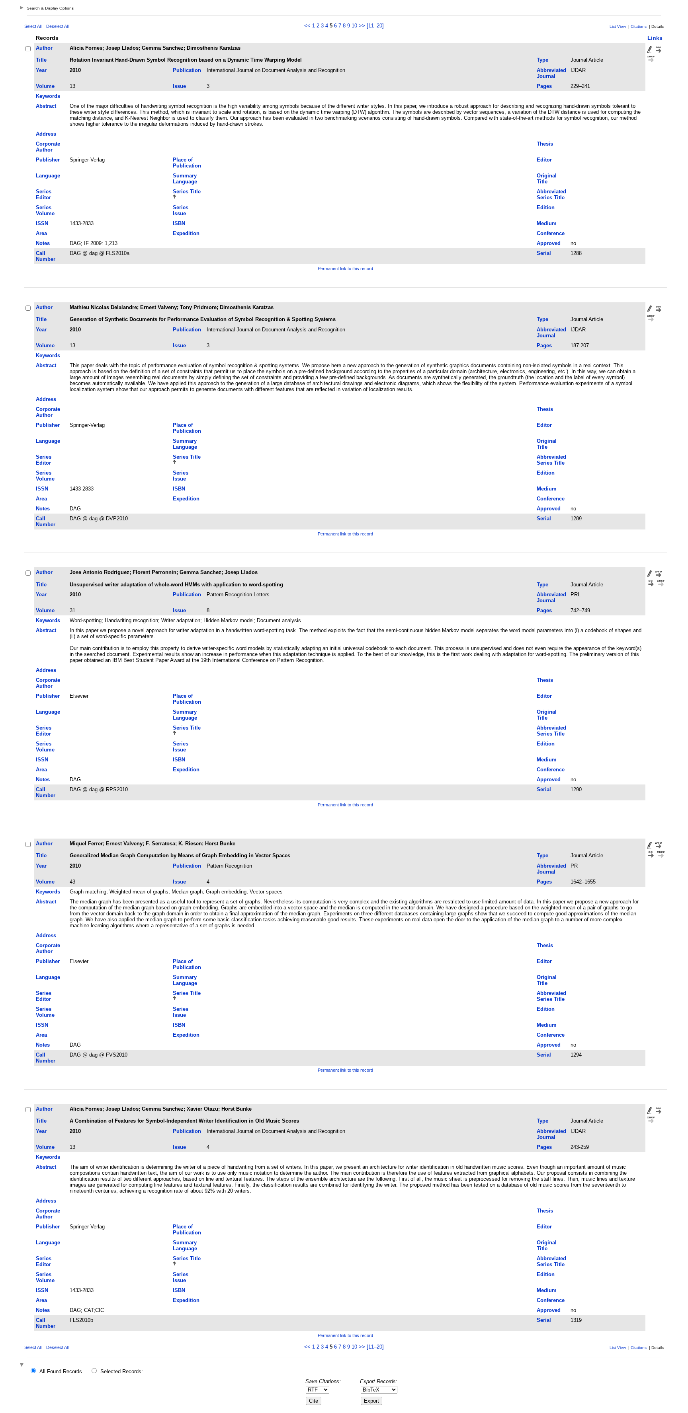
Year (41, 70)
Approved (549, 243)
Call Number (45, 256)
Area (41, 233)
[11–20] (375, 26)
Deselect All (57, 26)
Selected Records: (121, 1371)
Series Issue (180, 210)
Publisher (48, 160)
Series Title (187, 192)
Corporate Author (48, 147)
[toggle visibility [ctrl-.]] (22, 1365)
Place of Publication (187, 163)
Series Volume (45, 210)
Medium (547, 223)
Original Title (547, 179)
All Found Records (60, 1371)
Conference (551, 233)
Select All (32, 26)
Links (655, 38)
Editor (544, 160)
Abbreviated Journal (551, 73)
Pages (544, 86)
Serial (544, 253)
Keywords (48, 96)
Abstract (46, 106)
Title (41, 60)
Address (46, 134)
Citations (639, 26)
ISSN (42, 223)
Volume (45, 86)
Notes (43, 243)
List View (618, 26)
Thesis (545, 144)
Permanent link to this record (345, 268)
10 (354, 26)
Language (48, 176)
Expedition (186, 233)
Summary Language (185, 179)
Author (44, 48)
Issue (179, 86)
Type (542, 60)
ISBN (179, 223)
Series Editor (43, 194)
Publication (187, 70)
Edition (546, 207)
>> (362, 26)
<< (307, 26)
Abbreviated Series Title (551, 194)
